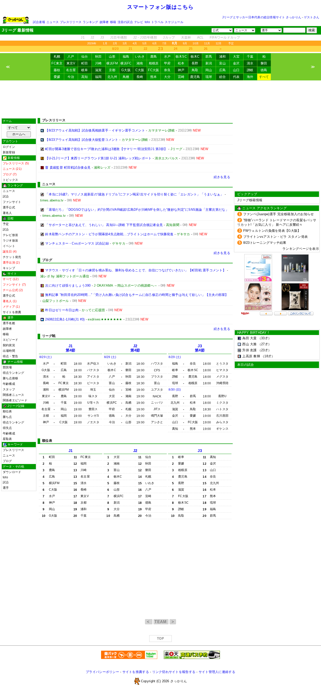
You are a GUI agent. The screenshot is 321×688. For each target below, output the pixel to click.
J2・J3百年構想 (145, 37)
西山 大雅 (249, 344)
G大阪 (126, 70)
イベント (9, 246)
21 (130, 49)
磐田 (264, 63)
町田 (84, 63)
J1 (83, 37)
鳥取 (195, 70)
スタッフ (9, 389)
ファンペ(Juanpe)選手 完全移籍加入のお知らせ (278, 214)
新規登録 (9, 152)
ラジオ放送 (10, 240)
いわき (140, 56)
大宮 (236, 56)
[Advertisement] (160, 99)
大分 (167, 77)
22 (145, 49)
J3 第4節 (200, 348)
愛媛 (57, 77)
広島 (222, 70)
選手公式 (9, 207)
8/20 (115, 49)
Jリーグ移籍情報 (249, 200)
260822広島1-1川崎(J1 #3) (65, 319)
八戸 (70, 56)
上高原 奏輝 (251, 356)
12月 (219, 43)
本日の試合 (245, 365)
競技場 (7, 367)
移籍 (113, 22)
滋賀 (98, 70)
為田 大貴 (249, 338)
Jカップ (169, 37)
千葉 (250, 56)
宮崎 (181, 77)
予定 (231, 43)
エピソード (10, 339)
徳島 (264, 70)
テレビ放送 (10, 235)
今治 (70, 77)
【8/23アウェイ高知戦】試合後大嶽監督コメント (81, 140)
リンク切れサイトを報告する (173, 672)
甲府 (167, 63)
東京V (70, 63)
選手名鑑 (9, 323)
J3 (102, 37)
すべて (264, 77)
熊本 (153, 77)
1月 (105, 43)
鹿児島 (195, 77)
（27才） (264, 344)
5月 (144, 43)
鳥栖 (126, 77)
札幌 (57, 56)
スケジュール (174, 22)
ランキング (90, 22)
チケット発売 (12, 257)
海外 (250, 77)
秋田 (98, 56)
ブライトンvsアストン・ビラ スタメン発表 (275, 237)
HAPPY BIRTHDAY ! (253, 332)
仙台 (84, 56)
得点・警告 (10, 356)
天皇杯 (186, 37)
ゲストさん (311, 17)
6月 (154, 43)
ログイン (9, 147)
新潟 (208, 63)
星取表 (7, 439)
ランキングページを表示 (300, 249)
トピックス (10, 180)
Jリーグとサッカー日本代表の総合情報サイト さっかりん (261, 17)
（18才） (268, 356)
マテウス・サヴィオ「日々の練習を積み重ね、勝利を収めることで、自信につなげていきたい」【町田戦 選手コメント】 (135, 270)
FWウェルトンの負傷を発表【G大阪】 (272, 231)
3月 (125, 43)
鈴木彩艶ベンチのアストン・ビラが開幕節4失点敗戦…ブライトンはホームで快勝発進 (109, 234)
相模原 (154, 63)
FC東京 (56, 63)
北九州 (112, 77)
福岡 (98, 77)
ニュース (52, 22)
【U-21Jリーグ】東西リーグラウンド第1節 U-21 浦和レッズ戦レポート (98, 158)
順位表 (7, 411)
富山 (222, 63)
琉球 (208, 77)
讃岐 (250, 70)
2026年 (91, 43)
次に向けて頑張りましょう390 (68, 285)
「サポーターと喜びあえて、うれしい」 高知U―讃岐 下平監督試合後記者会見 (104, 225)
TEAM (161, 622)
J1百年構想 (118, 37)
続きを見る (222, 177)
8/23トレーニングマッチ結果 (264, 243)
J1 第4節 (70, 348)
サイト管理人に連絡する (217, 672)
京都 (112, 70)
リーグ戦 (48, 336)
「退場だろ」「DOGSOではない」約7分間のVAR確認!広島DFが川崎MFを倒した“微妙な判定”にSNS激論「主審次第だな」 (137, 209)
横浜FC (125, 63)
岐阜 (84, 70)
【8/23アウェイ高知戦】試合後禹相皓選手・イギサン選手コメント (95, 130)
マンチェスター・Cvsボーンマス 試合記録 (77, 243)
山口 (236, 70)
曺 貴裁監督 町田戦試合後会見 (68, 167)
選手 (6, 488)
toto (147, 22)
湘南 (139, 63)
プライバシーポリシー (102, 672)
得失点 (7, 428)
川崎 (98, 63)
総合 (222, 77)
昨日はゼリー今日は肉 (61, 310)
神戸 (181, 70)
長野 (195, 63)
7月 (164, 43)
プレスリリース (71, 22)
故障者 (104, 22)
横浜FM (112, 63)
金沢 (236, 63)
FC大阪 (153, 70)
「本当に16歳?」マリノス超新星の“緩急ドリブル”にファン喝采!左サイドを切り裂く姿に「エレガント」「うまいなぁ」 (134, 194)
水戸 (167, 56)
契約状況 (9, 345)
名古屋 (71, 70)
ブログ (7, 461)
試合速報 (39, 22)
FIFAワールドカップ (225, 37)
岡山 (208, 70)
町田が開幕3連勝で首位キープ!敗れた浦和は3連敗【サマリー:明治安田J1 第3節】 (106, 149)
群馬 (208, 56)
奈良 (167, 70)
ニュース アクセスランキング (264, 208)
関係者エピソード (15, 400)
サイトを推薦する (135, 672)
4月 (135, 43)
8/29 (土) (45, 357)
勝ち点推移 (10, 378)
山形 (112, 56)
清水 (250, 63)
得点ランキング (13, 373)
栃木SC (181, 56)
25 (191, 49)
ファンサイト (12, 202)
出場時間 (9, 351)
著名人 (7, 213)
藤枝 (57, 70)
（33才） (264, 338)
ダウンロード (12, 472)
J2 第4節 (135, 348)
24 (176, 49)
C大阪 (139, 70)
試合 (6, 196)
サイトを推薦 (12, 312)
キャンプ (9, 268)
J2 (92, 37)
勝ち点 (7, 417)
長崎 (139, 77)
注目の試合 (125, 22)
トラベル (157, 22)
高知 (84, 77)
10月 (196, 43)
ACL (200, 37)
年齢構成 (9, 384)
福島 (126, 56)
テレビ (138, 22)
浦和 (222, 56)
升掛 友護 (249, 350)
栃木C (195, 56)
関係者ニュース (13, 395)
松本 (181, 63)
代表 (236, 77)
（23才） (264, 350)
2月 (115, 43)
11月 (207, 43)
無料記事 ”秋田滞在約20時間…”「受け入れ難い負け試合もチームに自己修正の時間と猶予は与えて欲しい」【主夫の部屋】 (136, 295)
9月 (185, 43)
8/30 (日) (175, 389)
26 (206, 49)
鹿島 (153, 56)
